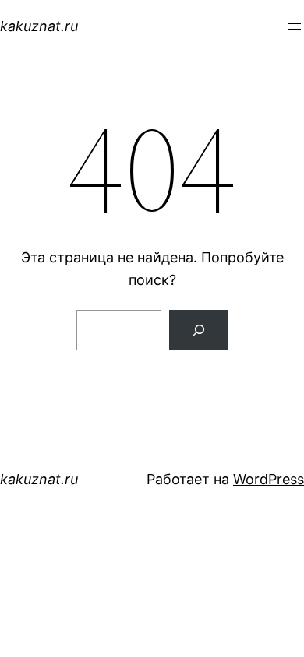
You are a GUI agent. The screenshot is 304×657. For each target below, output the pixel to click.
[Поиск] (198, 330)
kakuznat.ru (39, 26)
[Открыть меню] (294, 26)
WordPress (268, 479)
